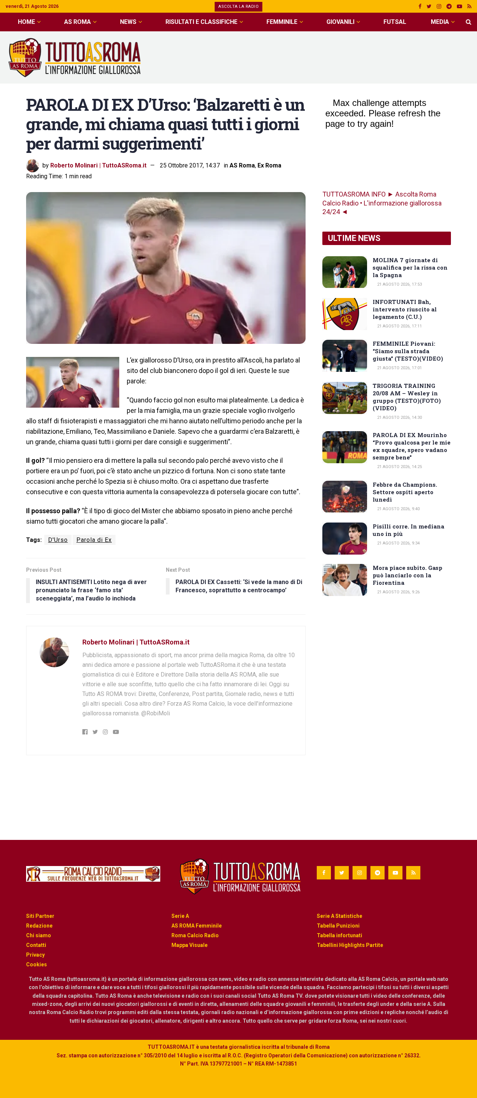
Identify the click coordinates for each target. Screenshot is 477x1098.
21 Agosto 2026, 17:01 (399, 368)
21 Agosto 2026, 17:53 (399, 284)
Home (26, 21)
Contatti (36, 945)
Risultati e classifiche (201, 21)
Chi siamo (38, 935)
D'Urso (58, 539)
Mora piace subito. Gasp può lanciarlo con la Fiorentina (407, 575)
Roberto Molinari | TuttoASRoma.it (98, 165)
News (128, 21)
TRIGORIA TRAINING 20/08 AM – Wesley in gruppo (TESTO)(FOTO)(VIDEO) (407, 397)
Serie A (180, 916)
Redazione (39, 926)
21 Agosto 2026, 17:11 (399, 326)
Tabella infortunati (339, 935)
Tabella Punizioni (338, 926)
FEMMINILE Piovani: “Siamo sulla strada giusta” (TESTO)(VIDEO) (408, 351)
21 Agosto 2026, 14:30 (399, 417)
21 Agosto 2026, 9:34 (398, 543)
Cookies (36, 964)
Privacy (35, 955)
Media (440, 21)
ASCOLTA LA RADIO (238, 6)
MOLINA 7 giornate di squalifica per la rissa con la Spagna (410, 267)
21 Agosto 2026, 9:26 (398, 592)
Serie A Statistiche (339, 916)
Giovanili (340, 21)
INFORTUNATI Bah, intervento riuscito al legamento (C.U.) (405, 309)
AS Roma (77, 21)
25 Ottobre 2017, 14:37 (190, 165)
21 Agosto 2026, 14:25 (399, 466)
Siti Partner (40, 916)
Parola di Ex (94, 539)
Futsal (394, 21)
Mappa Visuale (189, 945)
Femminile (281, 21)
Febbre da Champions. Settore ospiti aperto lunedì (405, 492)
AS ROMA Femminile (196, 926)
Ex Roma (269, 165)
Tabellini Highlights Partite (350, 945)
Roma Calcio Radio (195, 935)
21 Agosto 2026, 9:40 (398, 508)
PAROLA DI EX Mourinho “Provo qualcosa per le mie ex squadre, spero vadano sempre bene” (412, 446)
